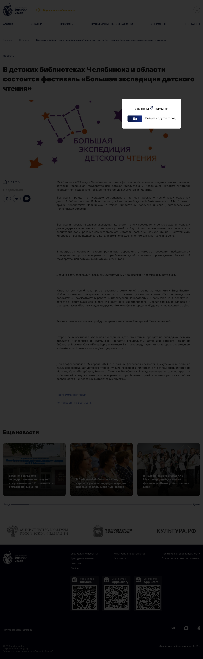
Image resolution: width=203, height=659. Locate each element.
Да (135, 118)
